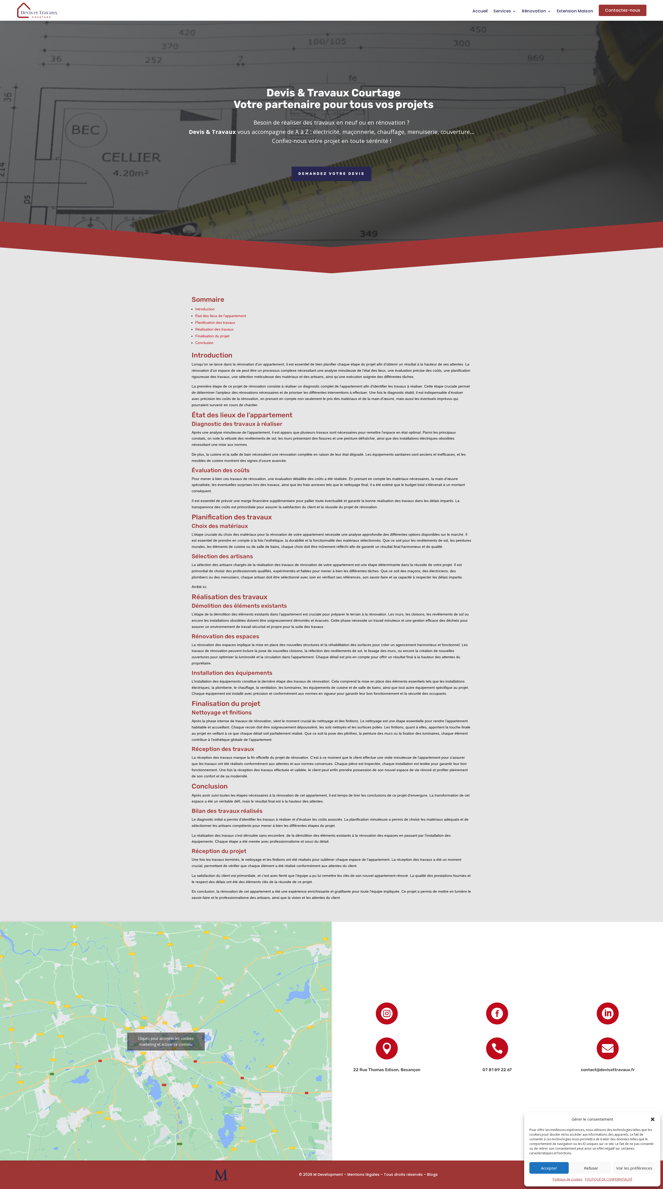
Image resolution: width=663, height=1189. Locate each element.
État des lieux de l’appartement (220, 316)
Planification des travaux (215, 322)
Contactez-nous (622, 10)
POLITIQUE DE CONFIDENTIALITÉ (608, 1179)
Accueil (480, 11)
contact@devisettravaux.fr (608, 1069)
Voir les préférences (634, 1168)
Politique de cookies (567, 1179)
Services (502, 11)
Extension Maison (575, 11)
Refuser (591, 1168)
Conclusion (204, 343)
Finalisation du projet (212, 336)
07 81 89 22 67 (497, 1069)
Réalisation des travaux (214, 329)
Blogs (432, 1174)
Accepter (549, 1168)
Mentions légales (363, 1174)
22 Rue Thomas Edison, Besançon (386, 1069)
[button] (652, 1119)
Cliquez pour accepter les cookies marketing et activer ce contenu (166, 1041)
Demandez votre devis (331, 173)
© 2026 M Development (321, 1174)
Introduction (205, 309)
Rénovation (534, 11)
